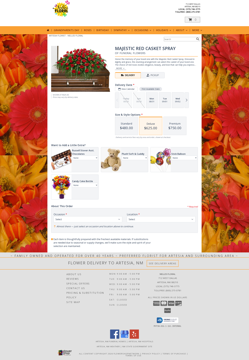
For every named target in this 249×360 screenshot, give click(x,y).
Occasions (141, 30)
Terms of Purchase (174, 353)
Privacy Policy (151, 353)
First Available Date (151, 89)
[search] (197, 39)
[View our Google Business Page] (124, 338)
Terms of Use (134, 355)
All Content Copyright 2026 (96, 353)
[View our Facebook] (114, 338)
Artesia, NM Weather (108, 346)
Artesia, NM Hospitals (141, 341)
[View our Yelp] (134, 338)
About (180, 30)
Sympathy (120, 30)
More (195, 30)
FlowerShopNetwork (126, 353)
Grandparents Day (66, 30)
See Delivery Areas (162, 263)
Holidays (162, 30)
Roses (88, 30)
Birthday (102, 30)
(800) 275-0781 (193, 11)
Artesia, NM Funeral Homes (111, 341)
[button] (192, 19)
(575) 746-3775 (193, 9)
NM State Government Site (137, 346)
